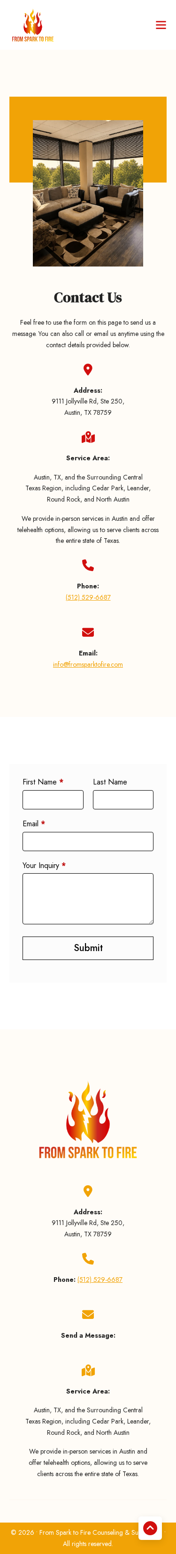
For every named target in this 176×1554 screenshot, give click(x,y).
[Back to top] (150, 1528)
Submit (88, 948)
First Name (43, 782)
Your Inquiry (44, 866)
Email (34, 824)
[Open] (161, 24)
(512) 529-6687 (88, 597)
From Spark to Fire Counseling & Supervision (101, 1532)
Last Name (110, 782)
